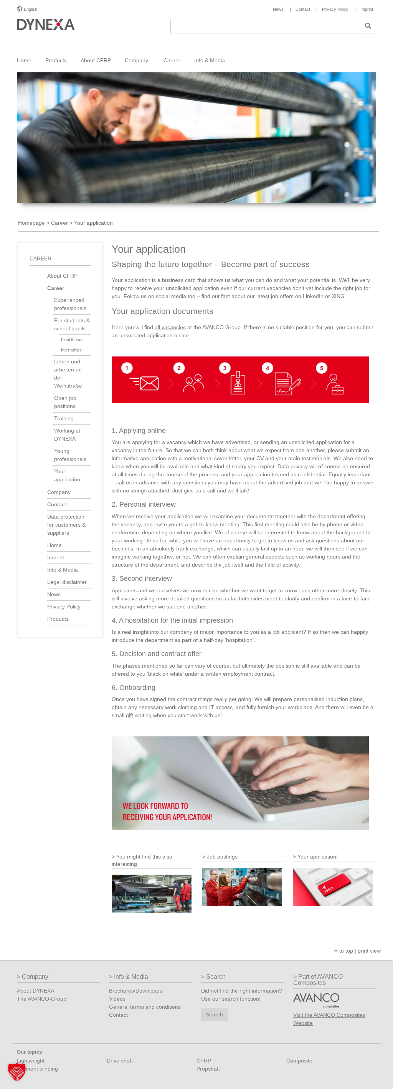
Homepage (31, 223)
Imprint (55, 557)
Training (64, 418)
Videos (117, 999)
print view (369, 951)
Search (214, 1014)
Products (58, 619)
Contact (56, 504)
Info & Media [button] (209, 60)
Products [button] (56, 60)
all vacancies (170, 327)
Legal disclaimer (67, 582)
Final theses (72, 339)
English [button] (30, 9)
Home (24, 60)
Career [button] (171, 60)
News (54, 594)
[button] (17, 1072)
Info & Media (62, 570)
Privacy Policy (64, 606)
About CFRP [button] (96, 60)
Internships (71, 350)
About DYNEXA (35, 991)
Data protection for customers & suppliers (66, 525)
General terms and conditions (145, 1007)
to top (345, 951)
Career (59, 223)
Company (59, 492)
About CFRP (62, 276)
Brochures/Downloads (135, 991)
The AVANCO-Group (41, 999)
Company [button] (137, 60)
